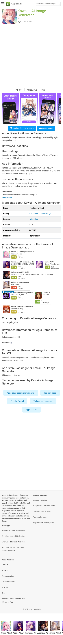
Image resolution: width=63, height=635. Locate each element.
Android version (47, 128)
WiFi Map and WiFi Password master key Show (13, 549)
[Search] (58, 4)
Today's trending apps (42, 401)
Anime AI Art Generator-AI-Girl (22, 262)
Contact (5, 565)
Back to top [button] (57, 612)
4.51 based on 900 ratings (40, 213)
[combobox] (46, 4)
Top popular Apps (39, 517)
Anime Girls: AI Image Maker (22, 293)
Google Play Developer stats (44, 506)
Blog (3, 593)
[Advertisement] (31, 56)
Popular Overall (17, 401)
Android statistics (40, 500)
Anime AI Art (49, 262)
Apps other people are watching (20, 393)
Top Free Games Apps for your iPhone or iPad (13, 600)
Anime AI (46, 293)
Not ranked (33, 219)
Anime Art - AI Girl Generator (22, 307)
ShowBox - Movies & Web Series (14, 542)
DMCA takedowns (8, 582)
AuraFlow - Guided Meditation (13, 536)
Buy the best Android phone (43, 523)
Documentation (8, 576)
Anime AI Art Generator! (20, 282)
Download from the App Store (23, 128)
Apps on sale (31, 409)
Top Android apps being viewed (13, 531)
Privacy (4, 571)
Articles (5, 587)
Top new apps (50, 393)
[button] (31, 342)
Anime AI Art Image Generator (22, 252)
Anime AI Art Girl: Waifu (20, 272)
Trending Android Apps (42, 511)
